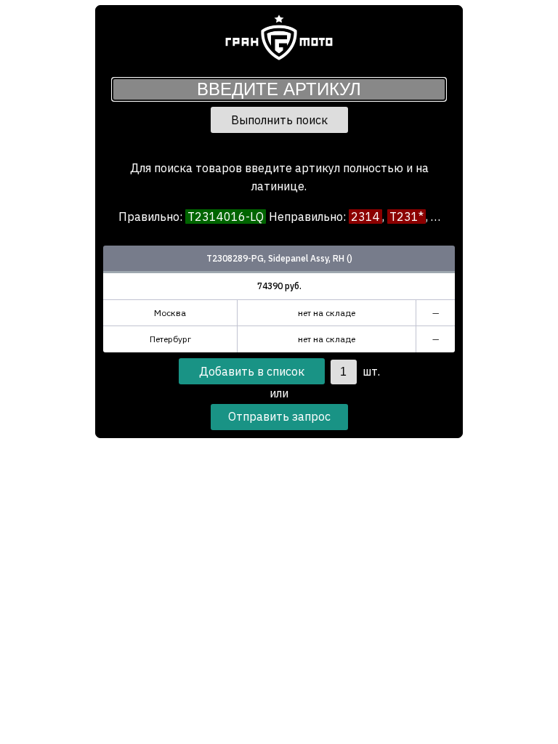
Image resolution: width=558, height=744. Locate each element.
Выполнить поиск (279, 120)
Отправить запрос (279, 416)
